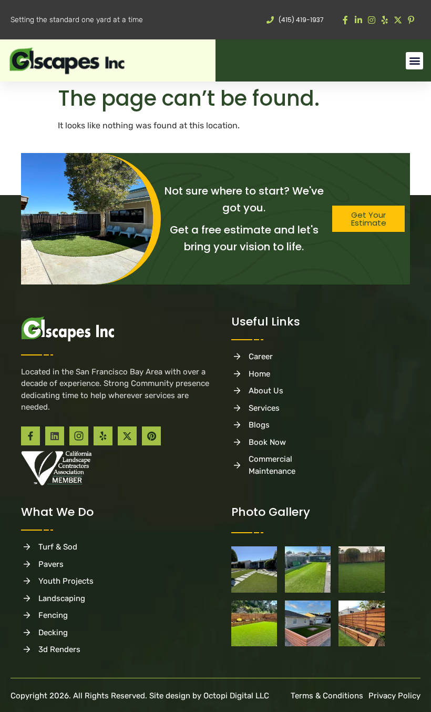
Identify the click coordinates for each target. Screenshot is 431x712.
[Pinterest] (151, 435)
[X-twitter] (127, 435)
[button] (414, 60)
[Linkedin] (54, 435)
